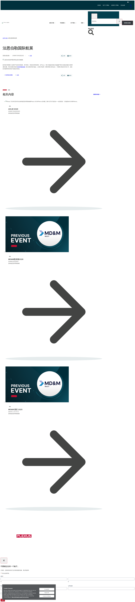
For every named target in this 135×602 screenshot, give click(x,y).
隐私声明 (75, 552)
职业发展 (123, 5)
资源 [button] (82, 23)
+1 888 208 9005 (85, 548)
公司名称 (70, 586)
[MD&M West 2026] (52, 291)
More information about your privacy (20, 597)
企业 (18, 75)
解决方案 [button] (52, 23)
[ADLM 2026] (52, 158)
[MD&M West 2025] (52, 441)
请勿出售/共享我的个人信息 (85, 552)
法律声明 (64, 552)
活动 (6, 38)
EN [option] (131, 5)
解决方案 (56, 536)
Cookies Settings (47, 596)
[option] (131, 5)
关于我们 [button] (73, 23)
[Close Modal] (94, 16)
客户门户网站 (106, 5)
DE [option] (131, 7)
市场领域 (64, 536)
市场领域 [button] (62, 23)
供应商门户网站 (115, 5)
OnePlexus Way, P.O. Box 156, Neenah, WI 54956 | (66, 548)
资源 (81, 536)
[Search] (119, 21)
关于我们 (73, 536)
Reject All (47, 592)
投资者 (99, 5)
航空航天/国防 (9, 75)
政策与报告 (70, 552)
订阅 (96, 536)
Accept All (46, 589)
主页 (4, 38)
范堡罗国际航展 (21, 67)
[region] (29, 592)
